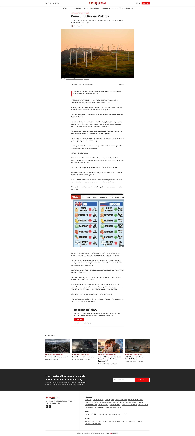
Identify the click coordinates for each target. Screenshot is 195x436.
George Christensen (77, 359)
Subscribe (145, 3)
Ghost (102, 433)
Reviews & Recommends (93, 423)
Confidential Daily (86, 433)
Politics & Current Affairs (103, 421)
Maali (107, 433)
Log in (138, 3)
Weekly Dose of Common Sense (80, 13)
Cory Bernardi (78, 26)
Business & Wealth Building (134, 421)
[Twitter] (47, 406)
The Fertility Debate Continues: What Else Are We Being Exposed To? (110, 359)
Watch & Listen (89, 421)
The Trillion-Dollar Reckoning (83, 357)
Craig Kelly (48, 359)
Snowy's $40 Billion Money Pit (57, 357)
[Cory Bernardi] (72, 26)
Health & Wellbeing (118, 421)
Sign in (89, 323)
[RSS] (50, 406)
